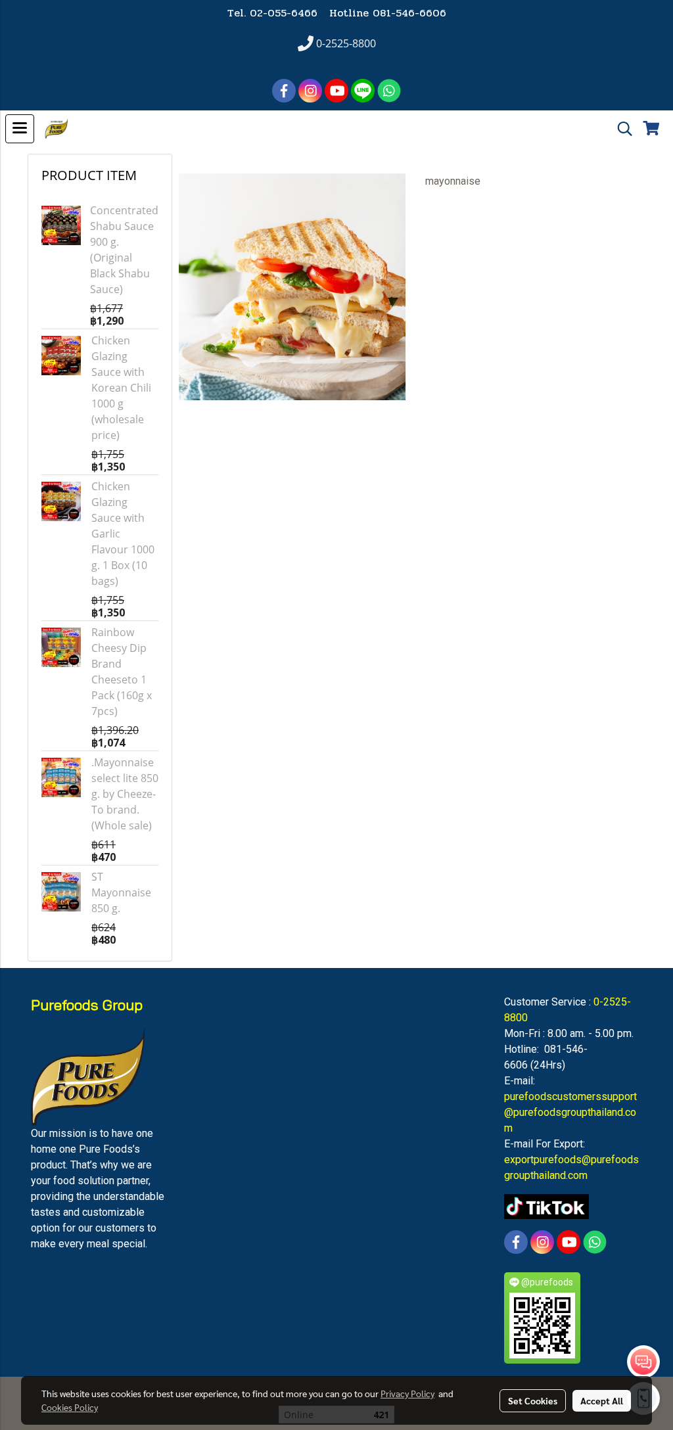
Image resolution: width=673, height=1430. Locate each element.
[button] (620, 129)
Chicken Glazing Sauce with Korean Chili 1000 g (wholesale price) (121, 387)
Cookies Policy (69, 1407)
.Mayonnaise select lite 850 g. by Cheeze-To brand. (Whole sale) (124, 794)
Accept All (601, 1400)
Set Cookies (532, 1400)
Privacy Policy (407, 1393)
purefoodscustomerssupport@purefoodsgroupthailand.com (570, 1112)
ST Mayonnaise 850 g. (121, 892)
